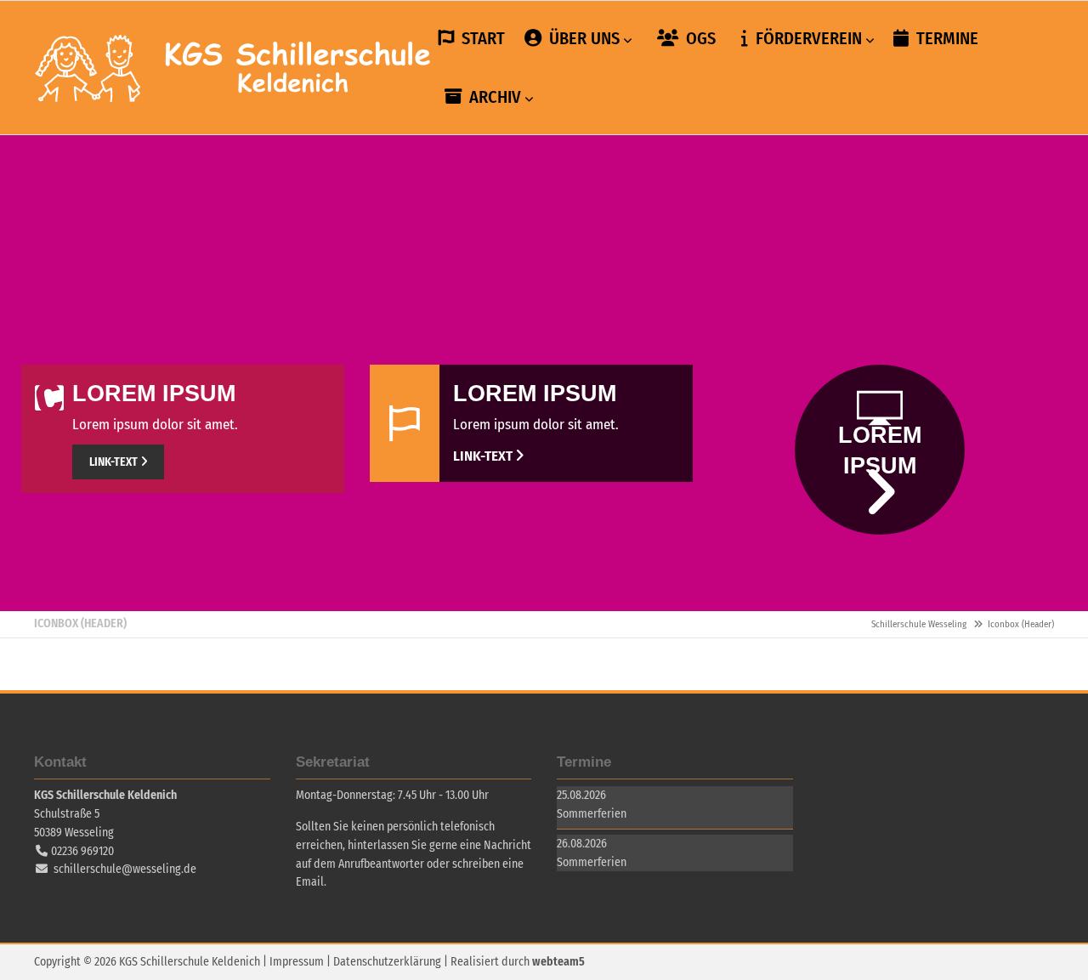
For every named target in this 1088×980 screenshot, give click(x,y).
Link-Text (113, 462)
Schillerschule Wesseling (234, 68)
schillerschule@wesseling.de (125, 869)
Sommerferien (591, 814)
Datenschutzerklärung (387, 962)
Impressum (296, 962)
